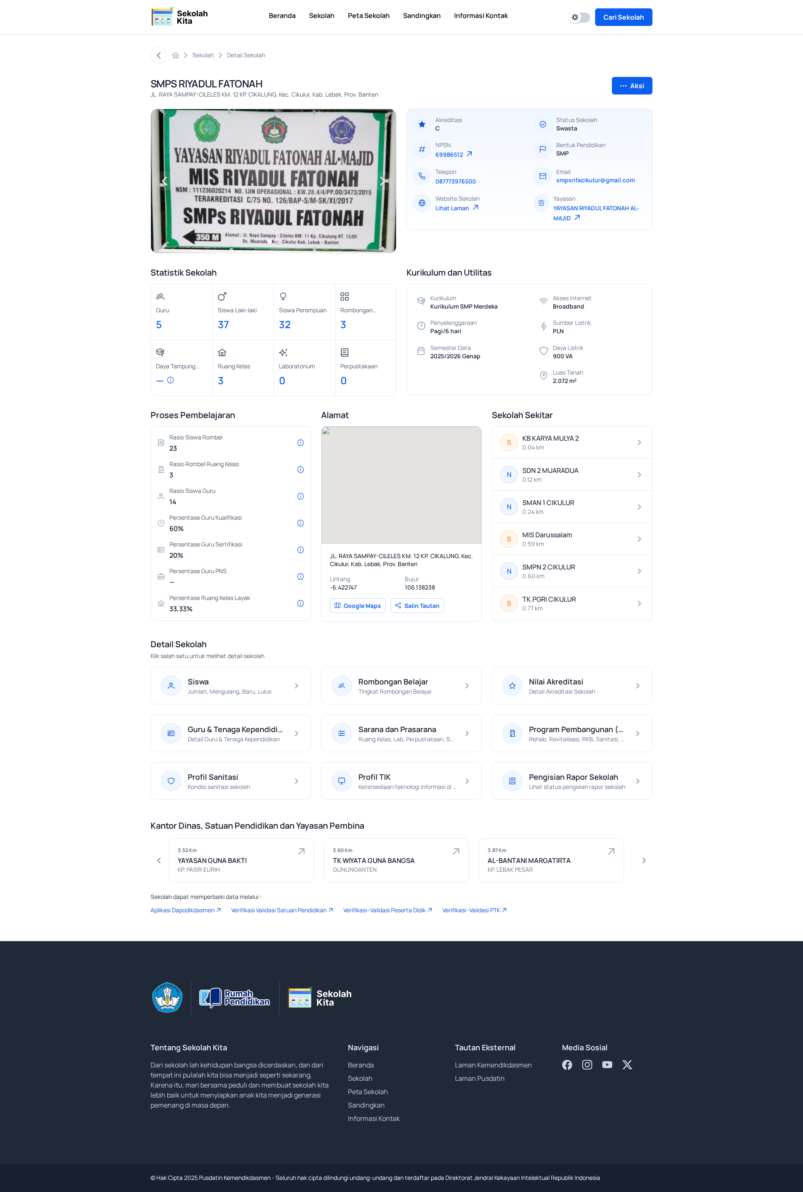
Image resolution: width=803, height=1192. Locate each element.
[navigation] (164, 181)
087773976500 (455, 181)
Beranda (361, 1064)
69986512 (449, 154)
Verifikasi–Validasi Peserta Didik (384, 910)
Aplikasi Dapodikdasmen (183, 910)
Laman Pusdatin (480, 1078)
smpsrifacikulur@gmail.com (595, 180)
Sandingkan (366, 1105)
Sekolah (360, 1078)
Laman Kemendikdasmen (493, 1064)
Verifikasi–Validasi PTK (471, 910)
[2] (277, 241)
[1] (269, 241)
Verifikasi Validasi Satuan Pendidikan (279, 910)
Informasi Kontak (374, 1118)
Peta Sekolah (368, 1091)
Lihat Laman (453, 208)
